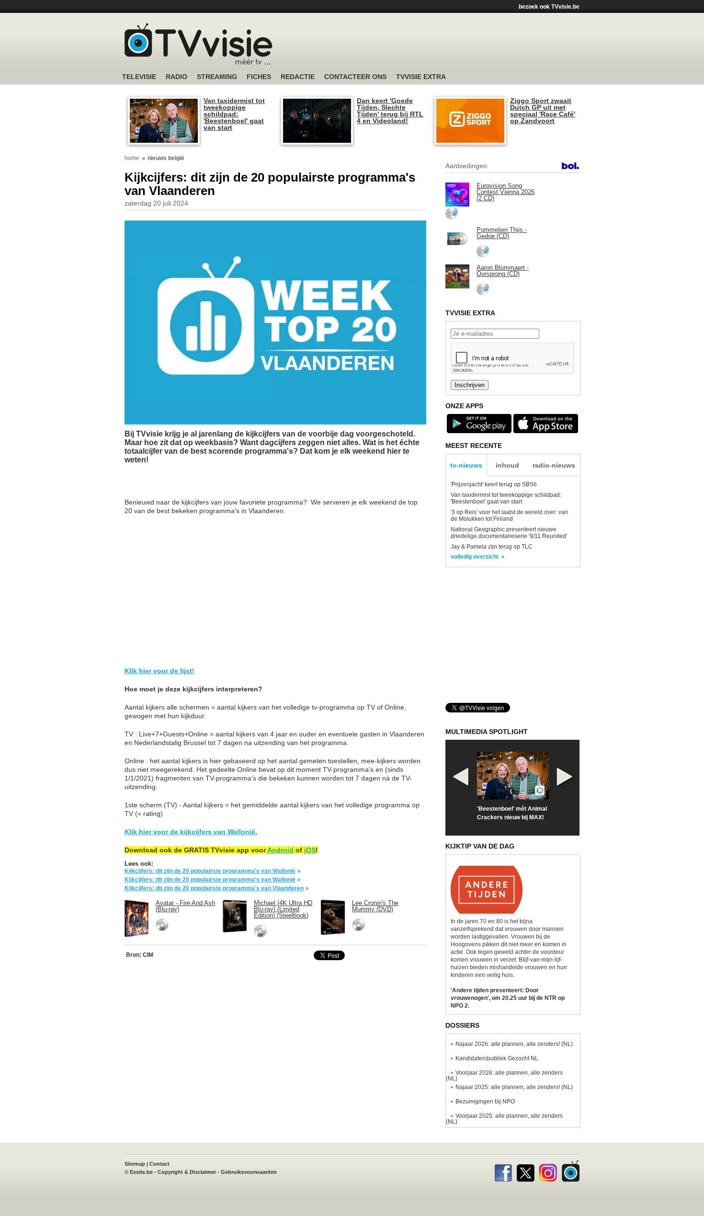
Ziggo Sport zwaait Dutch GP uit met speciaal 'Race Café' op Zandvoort (542, 110)
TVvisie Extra (421, 76)
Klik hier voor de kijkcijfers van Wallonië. (191, 832)
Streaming (217, 76)
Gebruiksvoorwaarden (249, 1172)
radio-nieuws (554, 465)
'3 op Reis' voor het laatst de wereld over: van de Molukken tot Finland (509, 515)
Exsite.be (141, 1172)
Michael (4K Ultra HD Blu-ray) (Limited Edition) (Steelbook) (283, 909)
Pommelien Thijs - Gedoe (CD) (502, 233)
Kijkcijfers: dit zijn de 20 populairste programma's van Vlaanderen (214, 888)
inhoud (507, 465)
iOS (310, 850)
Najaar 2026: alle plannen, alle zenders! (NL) (514, 1044)
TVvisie (570, 1171)
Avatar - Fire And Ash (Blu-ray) (185, 906)
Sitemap (135, 1164)
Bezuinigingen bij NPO (485, 1101)
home (132, 158)
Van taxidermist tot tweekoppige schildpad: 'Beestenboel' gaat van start (234, 114)
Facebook (503, 1171)
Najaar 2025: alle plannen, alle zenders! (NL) (514, 1087)
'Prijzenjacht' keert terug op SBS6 (494, 484)
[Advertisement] (443, 45)
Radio (176, 76)
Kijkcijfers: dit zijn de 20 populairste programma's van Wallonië (210, 871)
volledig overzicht (475, 556)
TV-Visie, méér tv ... (199, 44)
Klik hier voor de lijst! (159, 671)
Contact (159, 1164)
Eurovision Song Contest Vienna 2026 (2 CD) (505, 192)
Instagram (548, 1171)
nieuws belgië (166, 158)
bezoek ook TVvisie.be (549, 6)
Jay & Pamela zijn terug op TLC (492, 546)
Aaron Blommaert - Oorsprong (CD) (503, 270)
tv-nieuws (466, 465)
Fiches (259, 76)
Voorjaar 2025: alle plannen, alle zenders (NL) (504, 1119)
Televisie (139, 76)
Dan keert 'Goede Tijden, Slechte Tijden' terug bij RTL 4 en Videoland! (390, 110)
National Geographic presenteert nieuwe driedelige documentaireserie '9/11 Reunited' (509, 532)
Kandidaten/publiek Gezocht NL (496, 1058)
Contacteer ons (355, 76)
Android (280, 850)
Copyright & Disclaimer (187, 1172)
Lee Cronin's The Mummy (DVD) (375, 906)
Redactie (298, 76)
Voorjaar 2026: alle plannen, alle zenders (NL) (504, 1075)
